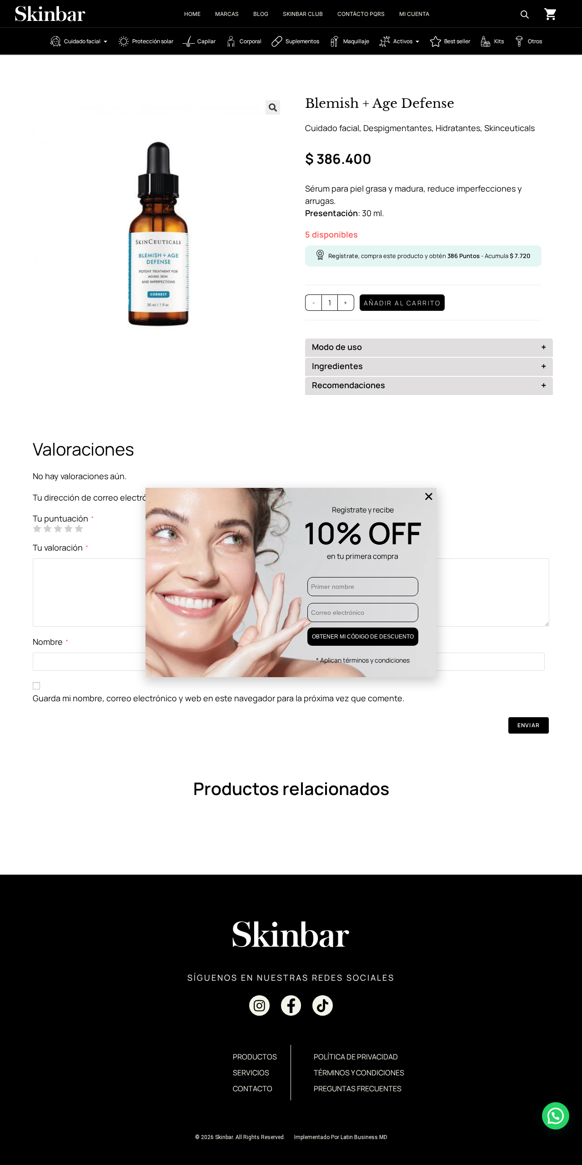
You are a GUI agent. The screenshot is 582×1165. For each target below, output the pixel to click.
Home (192, 13)
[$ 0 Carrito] (550, 14)
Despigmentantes (397, 127)
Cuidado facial (332, 127)
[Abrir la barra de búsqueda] (524, 14)
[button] (273, 107)
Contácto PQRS (361, 13)
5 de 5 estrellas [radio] (79, 528)
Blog (260, 13)
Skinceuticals (509, 127)
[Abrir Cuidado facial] (105, 41)
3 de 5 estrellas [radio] (58, 528)
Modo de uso (429, 347)
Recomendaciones (429, 385)
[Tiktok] (322, 1005)
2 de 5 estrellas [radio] (47, 528)
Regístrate (343, 256)
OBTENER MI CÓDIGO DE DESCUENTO (363, 636)
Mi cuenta (414, 13)
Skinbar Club (303, 13)
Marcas (227, 13)
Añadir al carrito (402, 303)
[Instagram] (259, 1005)
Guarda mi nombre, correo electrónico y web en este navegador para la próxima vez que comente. (219, 698)
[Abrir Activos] (417, 41)
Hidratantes (458, 127)
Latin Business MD (364, 1137)
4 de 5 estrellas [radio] (68, 528)
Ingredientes (429, 366)
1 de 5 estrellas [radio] (37, 528)
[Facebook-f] (291, 1005)
